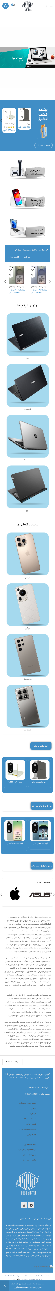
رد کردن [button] (4, 1285)
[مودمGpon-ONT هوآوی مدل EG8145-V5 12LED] (15, 770)
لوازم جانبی (31, 1134)
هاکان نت (16, 1279)
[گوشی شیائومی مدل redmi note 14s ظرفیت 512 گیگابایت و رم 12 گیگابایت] (40, 830)
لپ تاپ (33, 1113)
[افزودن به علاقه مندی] (21, 117)
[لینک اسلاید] (27, 57)
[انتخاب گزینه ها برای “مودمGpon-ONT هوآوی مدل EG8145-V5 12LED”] (6, 112)
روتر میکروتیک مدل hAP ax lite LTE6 (39, 783)
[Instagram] (24, 1205)
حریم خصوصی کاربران (27, 1149)
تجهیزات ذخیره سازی (27, 1129)
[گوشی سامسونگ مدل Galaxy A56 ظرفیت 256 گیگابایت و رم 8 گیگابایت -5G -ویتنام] (14, 830)
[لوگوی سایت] (27, 5)
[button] (32, 120)
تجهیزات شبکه (30, 1118)
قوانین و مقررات (30, 1160)
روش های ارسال (30, 1154)
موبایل (33, 1108)
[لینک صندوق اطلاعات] (40, 894)
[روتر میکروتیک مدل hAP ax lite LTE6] (40, 770)
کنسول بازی (31, 1124)
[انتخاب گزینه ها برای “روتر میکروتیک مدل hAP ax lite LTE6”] (21, 112)
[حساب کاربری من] (5, 6)
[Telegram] (31, 1205)
